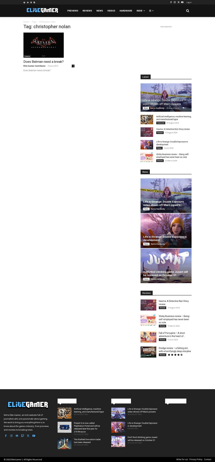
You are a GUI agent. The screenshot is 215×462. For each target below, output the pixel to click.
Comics (27, 56)
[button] (188, 10)
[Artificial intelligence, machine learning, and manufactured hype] (147, 119)
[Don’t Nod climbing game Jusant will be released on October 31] (166, 266)
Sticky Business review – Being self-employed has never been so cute (174, 319)
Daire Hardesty (157, 108)
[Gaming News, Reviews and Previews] (27, 405)
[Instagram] (175, 2)
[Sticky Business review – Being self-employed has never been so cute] (147, 157)
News (146, 108)
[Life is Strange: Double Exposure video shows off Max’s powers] (166, 97)
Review (160, 133)
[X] (178, 2)
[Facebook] (171, 2)
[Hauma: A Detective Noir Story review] (147, 132)
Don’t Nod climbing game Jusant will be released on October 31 (165, 273)
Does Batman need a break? (43, 62)
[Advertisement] (166, 48)
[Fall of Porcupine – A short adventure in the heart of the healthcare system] (148, 336)
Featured (160, 123)
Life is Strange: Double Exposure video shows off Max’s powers (163, 203)
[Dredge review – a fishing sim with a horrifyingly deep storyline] (148, 352)
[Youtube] (182, 2)
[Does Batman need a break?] (48, 45)
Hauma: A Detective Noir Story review (173, 129)
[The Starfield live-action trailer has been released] (64, 443)
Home (26, 21)
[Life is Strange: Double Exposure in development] (147, 144)
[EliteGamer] (41, 11)
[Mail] (17, 436)
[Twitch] (23, 436)
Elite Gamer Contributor (34, 66)
